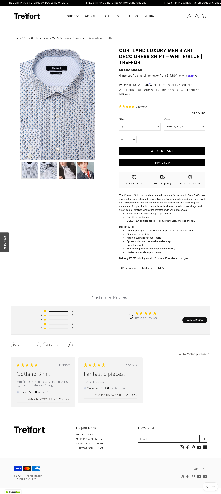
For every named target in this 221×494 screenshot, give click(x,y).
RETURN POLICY (86, 434)
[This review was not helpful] (66, 398)
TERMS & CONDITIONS (89, 448)
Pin (163, 268)
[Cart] (204, 16)
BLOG (133, 16)
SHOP (71, 16)
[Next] (91, 103)
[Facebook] (187, 447)
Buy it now (162, 162)
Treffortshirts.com (32, 476)
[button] (197, 16)
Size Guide (198, 113)
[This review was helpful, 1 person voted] (127, 395)
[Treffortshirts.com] (27, 16)
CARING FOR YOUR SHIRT (91, 443)
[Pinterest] (193, 447)
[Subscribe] (203, 439)
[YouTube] (199, 447)
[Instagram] (182, 447)
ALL (26, 37)
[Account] (189, 16)
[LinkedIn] (205, 447)
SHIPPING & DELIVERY (89, 439)
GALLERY (112, 16)
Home (17, 37)
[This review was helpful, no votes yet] (60, 398)
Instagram (130, 268)
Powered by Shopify (25, 479)
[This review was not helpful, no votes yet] (133, 395)
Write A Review (195, 320)
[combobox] (26, 345)
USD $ (196, 469)
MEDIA (149, 16)
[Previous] (23, 103)
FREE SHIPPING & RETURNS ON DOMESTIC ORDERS (38, 3)
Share (148, 268)
